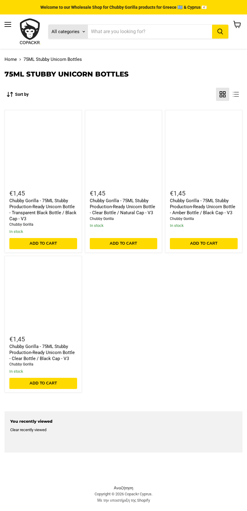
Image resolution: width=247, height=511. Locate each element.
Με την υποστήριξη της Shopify (123, 500)
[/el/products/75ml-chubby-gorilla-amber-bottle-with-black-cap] (204, 149)
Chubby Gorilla (21, 224)
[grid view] (222, 94)
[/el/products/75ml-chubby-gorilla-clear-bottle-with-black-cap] (43, 294)
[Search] (220, 32)
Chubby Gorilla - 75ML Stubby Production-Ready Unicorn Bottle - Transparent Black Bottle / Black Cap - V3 (43, 209)
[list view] (235, 94)
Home (11, 59)
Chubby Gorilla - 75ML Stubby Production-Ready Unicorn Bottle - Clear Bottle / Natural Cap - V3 (122, 206)
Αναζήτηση (123, 488)
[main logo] (30, 31)
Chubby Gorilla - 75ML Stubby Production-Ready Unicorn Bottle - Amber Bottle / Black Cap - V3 (202, 206)
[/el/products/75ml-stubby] (123, 149)
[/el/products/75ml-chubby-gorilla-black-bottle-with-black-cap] (43, 149)
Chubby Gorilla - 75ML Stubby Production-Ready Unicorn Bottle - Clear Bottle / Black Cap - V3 (42, 352)
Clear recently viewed (28, 430)
